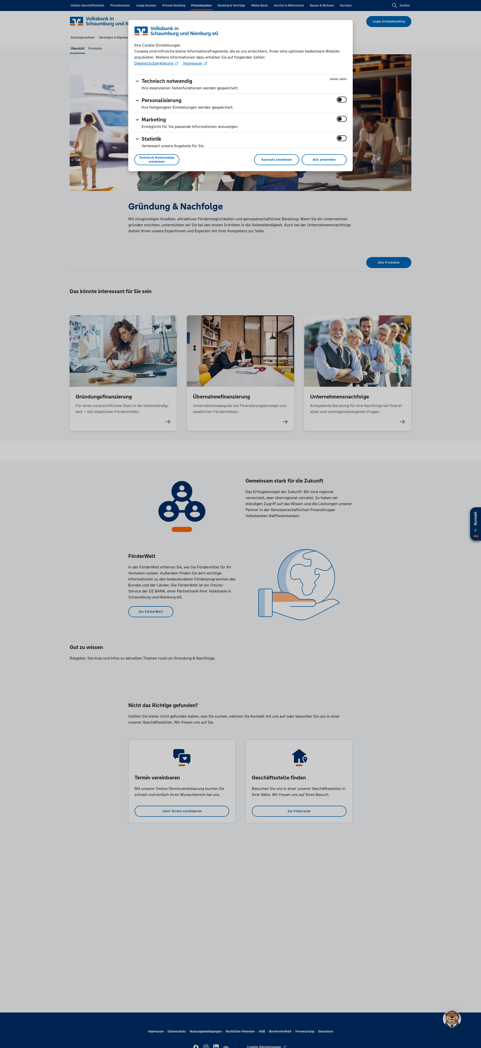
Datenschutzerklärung (154, 63)
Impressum (192, 63)
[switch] (342, 100)
